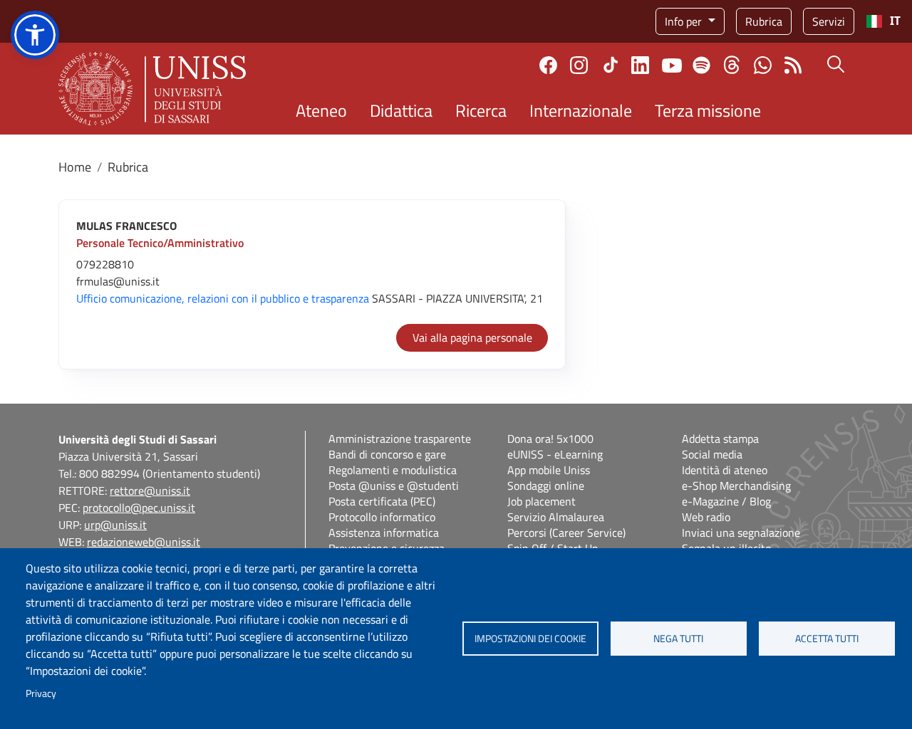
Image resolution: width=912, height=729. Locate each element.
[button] (35, 35)
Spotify (701, 65)
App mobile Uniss (548, 470)
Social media (712, 454)
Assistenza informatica (383, 532)
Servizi (828, 21)
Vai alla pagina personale (472, 337)
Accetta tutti (827, 638)
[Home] (152, 88)
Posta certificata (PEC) (381, 501)
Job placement (541, 501)
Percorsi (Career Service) (566, 532)
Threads (732, 65)
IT (895, 21)
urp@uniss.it (115, 524)
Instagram (579, 65)
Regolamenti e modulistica (392, 470)
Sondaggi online (545, 485)
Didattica (401, 110)
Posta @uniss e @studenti (393, 485)
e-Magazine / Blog (726, 501)
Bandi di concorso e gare (387, 454)
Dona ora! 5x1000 (550, 438)
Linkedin (640, 65)
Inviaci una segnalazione (741, 532)
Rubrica (763, 21)
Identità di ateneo (724, 470)
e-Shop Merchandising (736, 485)
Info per (685, 21)
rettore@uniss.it (150, 490)
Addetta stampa (720, 438)
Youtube (672, 65)
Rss (793, 65)
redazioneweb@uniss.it (143, 541)
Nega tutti (678, 638)
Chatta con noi (763, 65)
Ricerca (481, 110)
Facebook (548, 65)
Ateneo (321, 110)
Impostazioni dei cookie (530, 638)
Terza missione (708, 110)
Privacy (41, 693)
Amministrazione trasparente (399, 438)
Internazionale (580, 110)
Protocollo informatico (381, 517)
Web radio (706, 517)
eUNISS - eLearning (555, 454)
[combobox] (883, 21)
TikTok (611, 65)
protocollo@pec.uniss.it (139, 507)
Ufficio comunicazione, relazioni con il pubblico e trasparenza (222, 298)
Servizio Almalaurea (555, 517)
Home (74, 167)
